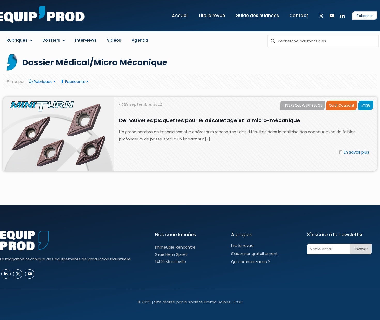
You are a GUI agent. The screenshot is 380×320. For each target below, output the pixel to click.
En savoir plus (356, 152)
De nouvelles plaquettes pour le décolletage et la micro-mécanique (209, 120)
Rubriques (42, 81)
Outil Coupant (341, 105)
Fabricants (74, 81)
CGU (238, 302)
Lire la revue (242, 245)
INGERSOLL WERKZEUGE (302, 105)
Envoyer (361, 248)
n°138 (365, 105)
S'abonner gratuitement (254, 253)
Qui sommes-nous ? (250, 261)
